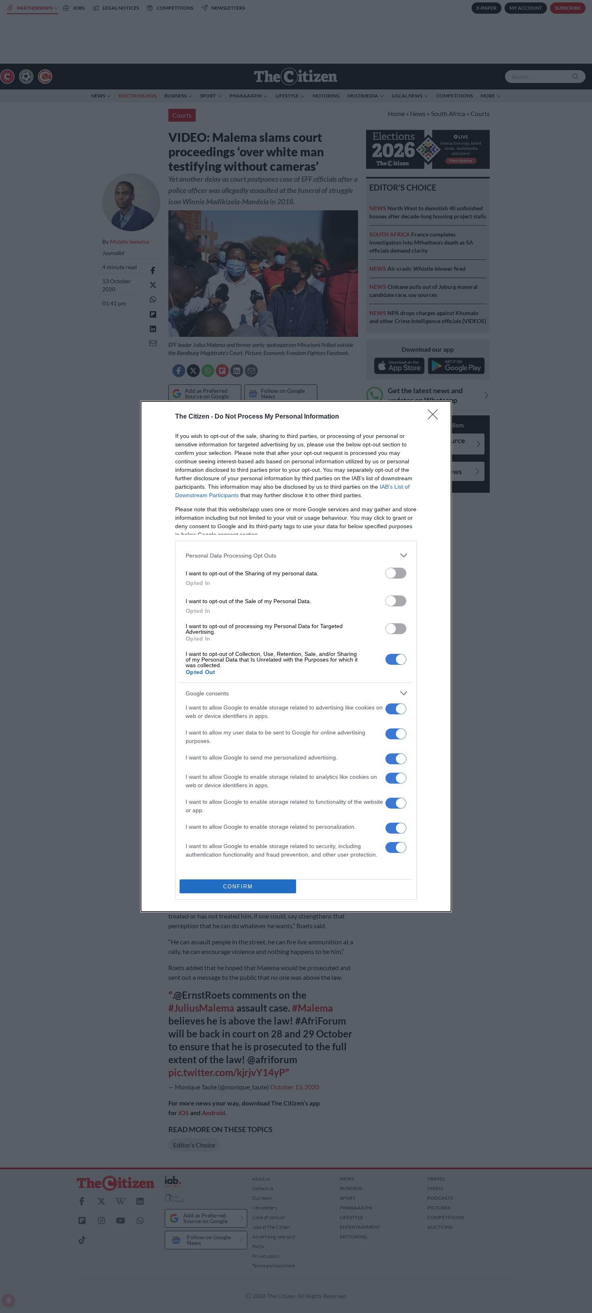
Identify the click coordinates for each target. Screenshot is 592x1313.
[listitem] (296, 555)
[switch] (395, 573)
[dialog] (296, 656)
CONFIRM (238, 887)
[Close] (435, 417)
